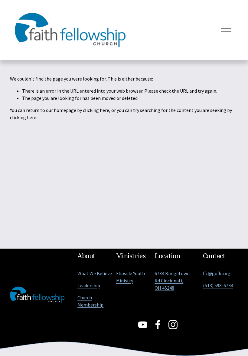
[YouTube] (143, 324)
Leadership (88, 285)
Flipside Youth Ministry (130, 277)
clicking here (96, 110)
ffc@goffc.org (216, 273)
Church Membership (90, 301)
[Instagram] (173, 324)
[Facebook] (158, 324)
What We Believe (94, 273)
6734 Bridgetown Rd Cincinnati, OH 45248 (172, 280)
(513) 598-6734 (218, 285)
